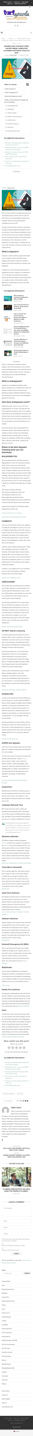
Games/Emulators (6, 1317)
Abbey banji (13, 55)
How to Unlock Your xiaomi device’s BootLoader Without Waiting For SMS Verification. (20, 317)
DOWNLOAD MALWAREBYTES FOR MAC (14, 517)
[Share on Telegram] (25, 1101)
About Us (4, 1403)
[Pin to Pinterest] (23, 1101)
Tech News (5, 1380)
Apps (3, 1285)
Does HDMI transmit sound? (12, 166)
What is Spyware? (11, 89)
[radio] (9, 1048)
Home (3, 38)
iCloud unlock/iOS (7, 1328)
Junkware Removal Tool (13, 131)
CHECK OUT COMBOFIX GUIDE (11, 577)
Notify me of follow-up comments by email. (13, 1245)
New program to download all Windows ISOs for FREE (21, 297)
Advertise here (10, 188)
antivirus (4, 843)
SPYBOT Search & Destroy (14, 116)
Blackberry (5, 1293)
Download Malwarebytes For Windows (12, 513)
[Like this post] (18, 1101)
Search (4, 1270)
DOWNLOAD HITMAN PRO (10, 739)
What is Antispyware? (12, 92)
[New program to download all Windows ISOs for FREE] (8, 298)
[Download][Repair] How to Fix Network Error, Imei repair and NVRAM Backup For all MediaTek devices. (21, 330)
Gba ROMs (5, 1324)
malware (24, 758)
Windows (4, 1384)
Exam (3, 1309)
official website (6, 985)
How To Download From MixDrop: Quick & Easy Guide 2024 (21, 306)
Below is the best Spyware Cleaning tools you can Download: (16, 101)
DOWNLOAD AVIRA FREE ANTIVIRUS (13, 1037)
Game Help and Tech (7, 1407)
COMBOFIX (10, 109)
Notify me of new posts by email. (10, 1250)
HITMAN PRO (11, 120)
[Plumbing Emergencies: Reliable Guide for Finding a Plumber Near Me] (16, 1177)
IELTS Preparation (7, 1332)
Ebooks (4, 1305)
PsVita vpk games (6, 1356)
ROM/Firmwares (6, 1364)
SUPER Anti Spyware (13, 123)
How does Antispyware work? (14, 96)
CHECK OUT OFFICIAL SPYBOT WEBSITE (14, 690)
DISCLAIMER (6, 1399)
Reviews (4, 1360)
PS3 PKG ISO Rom (7, 1352)
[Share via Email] (27, 1101)
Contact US (5, 1395)
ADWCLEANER (11, 113)
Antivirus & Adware (8, 1093)
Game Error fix (6, 1313)
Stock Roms (5, 1376)
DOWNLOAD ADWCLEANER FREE (12, 626)
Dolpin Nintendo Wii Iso (8, 1301)
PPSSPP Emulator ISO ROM (9, 1340)
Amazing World (6, 1281)
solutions (20, 1093)
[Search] (31, 32)
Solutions (11, 38)
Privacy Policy (5, 1391)
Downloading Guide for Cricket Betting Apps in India (21, 352)
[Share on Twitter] (21, 1101)
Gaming (4, 1320)
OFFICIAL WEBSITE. (23, 1006)
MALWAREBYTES (12, 106)
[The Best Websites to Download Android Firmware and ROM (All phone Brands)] (8, 343)
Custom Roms (5, 1297)
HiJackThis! (10, 127)
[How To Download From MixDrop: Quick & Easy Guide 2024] (8, 307)
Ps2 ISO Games (6, 1348)
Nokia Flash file (6, 1336)
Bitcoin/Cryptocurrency (8, 1289)
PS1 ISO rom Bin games (8, 1344)
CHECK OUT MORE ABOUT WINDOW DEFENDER (16, 863)
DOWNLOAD (5, 889)
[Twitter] (17, 25)
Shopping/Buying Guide (8, 1368)
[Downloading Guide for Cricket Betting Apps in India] (8, 353)
